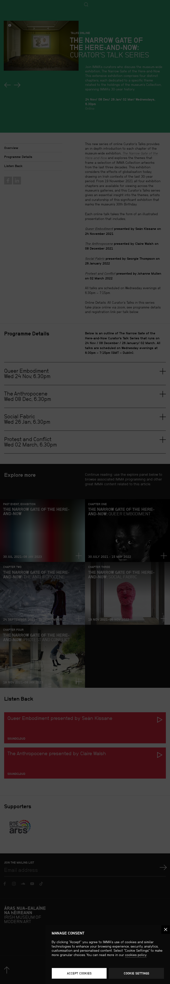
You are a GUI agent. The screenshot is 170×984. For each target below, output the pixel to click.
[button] (165, 929)
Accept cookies (79, 973)
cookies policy (136, 955)
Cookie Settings (136, 973)
